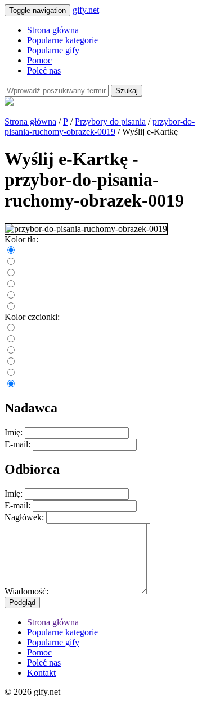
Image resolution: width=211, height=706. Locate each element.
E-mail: (17, 444)
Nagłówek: (24, 517)
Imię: (14, 432)
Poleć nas (44, 70)
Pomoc (39, 60)
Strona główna (53, 30)
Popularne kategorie (62, 40)
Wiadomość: (26, 591)
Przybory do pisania (110, 121)
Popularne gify (53, 50)
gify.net (86, 10)
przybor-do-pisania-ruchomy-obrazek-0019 (100, 126)
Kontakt (41, 672)
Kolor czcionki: (32, 317)
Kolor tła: (21, 239)
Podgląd (22, 602)
